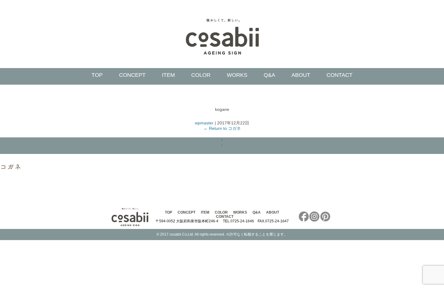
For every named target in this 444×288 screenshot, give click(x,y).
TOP (97, 75)
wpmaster (204, 123)
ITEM (168, 75)
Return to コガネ (222, 128)
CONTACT (339, 75)
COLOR (201, 75)
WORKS (237, 75)
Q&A (269, 75)
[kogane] (11, 169)
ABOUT (300, 75)
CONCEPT (132, 75)
